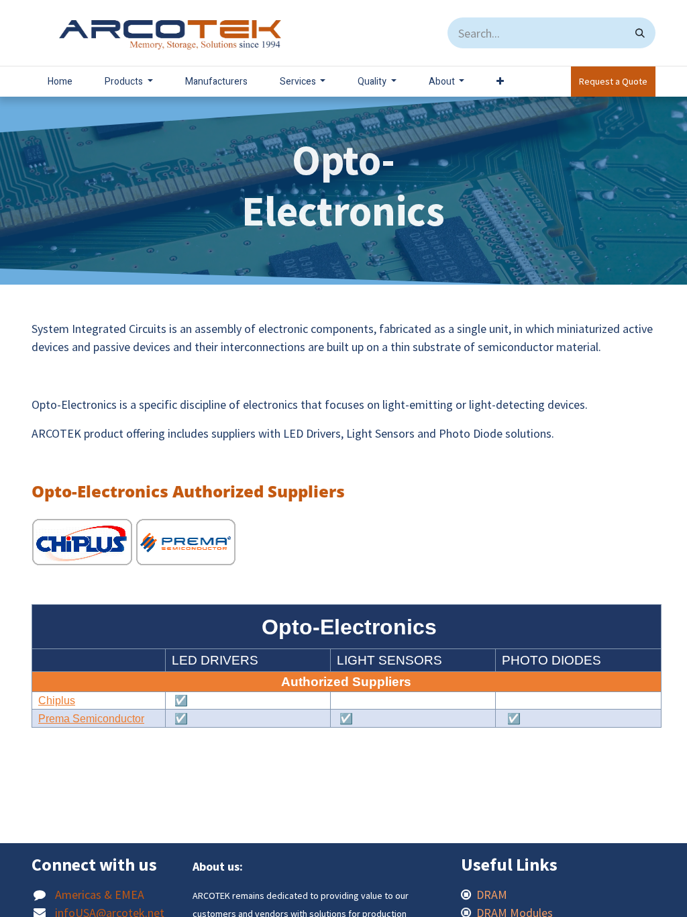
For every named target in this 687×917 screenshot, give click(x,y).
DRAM (493, 894)
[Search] (640, 32)
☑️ (180, 700)
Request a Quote (613, 81)
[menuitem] (60, 81)
